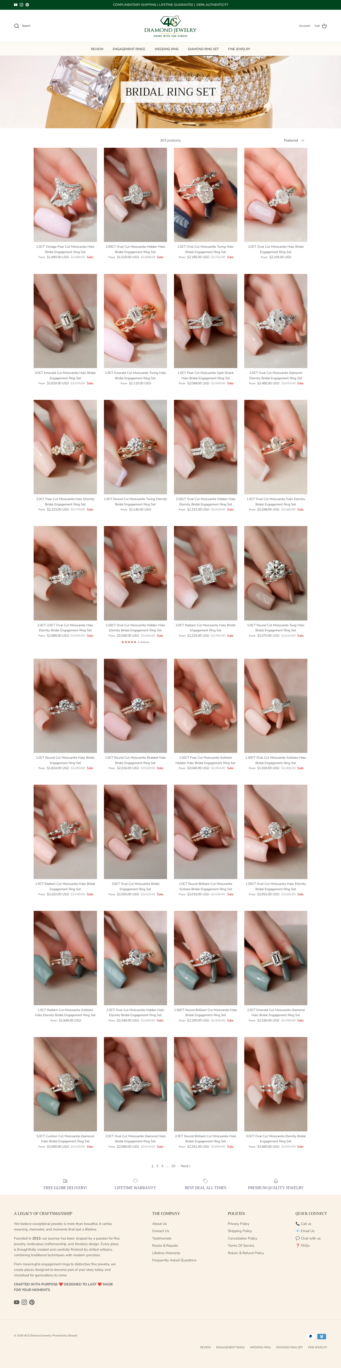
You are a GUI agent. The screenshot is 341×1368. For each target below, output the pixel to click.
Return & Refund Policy (246, 1253)
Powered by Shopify (64, 1335)
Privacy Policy (238, 1223)
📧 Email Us (305, 1231)
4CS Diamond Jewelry (37, 1335)
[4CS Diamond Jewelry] (170, 26)
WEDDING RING (166, 49)
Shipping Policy (240, 1231)
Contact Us (160, 1231)
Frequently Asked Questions (174, 1260)
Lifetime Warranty (166, 1253)
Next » (186, 1166)
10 (173, 1166)
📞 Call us (303, 1223)
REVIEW (97, 49)
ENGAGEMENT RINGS (129, 49)
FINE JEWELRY (239, 49)
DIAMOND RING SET (203, 49)
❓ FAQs (302, 1245)
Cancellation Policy (242, 1238)
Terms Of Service (241, 1245)
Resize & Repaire (165, 1245)
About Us (159, 1223)
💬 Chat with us (308, 1238)
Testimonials (161, 1238)
